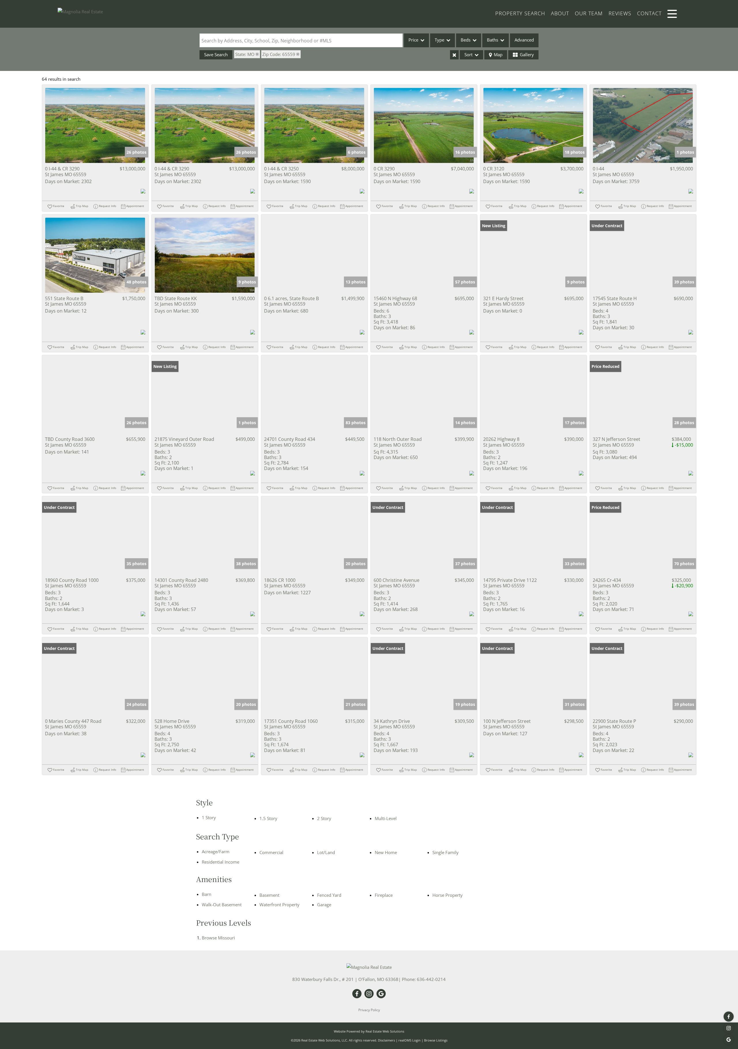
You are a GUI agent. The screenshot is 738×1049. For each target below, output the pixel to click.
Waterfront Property (279, 904)
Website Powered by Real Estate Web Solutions (369, 1031)
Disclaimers (386, 1040)
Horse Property (447, 895)
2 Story (324, 818)
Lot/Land (326, 852)
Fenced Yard (329, 895)
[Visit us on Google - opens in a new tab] (729, 1040)
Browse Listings (435, 1040)
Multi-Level (386, 818)
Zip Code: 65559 (278, 54)
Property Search (520, 13)
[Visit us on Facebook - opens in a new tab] (729, 1017)
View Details (95, 125)
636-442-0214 (431, 979)
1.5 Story (268, 818)
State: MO (245, 54)
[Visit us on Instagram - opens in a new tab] (729, 1028)
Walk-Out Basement (222, 904)
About (560, 13)
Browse (218, 938)
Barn (206, 894)
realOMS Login (409, 1040)
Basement (269, 895)
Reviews (620, 13)
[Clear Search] (454, 54)
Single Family (445, 852)
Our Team (589, 13)
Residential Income (220, 862)
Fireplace (384, 895)
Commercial (271, 852)
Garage (324, 904)
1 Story (209, 817)
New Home (386, 852)
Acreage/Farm (215, 851)
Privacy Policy (369, 1009)
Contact (649, 13)
